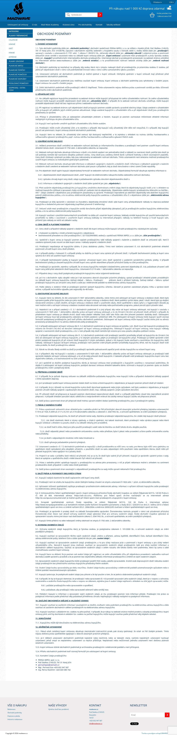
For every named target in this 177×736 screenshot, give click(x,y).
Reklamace (11, 709)
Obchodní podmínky (15, 713)
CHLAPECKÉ (13, 40)
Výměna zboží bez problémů (58, 709)
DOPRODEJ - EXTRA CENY (17, 88)
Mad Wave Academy (50, 24)
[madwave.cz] (35, 10)
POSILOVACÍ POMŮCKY (19, 83)
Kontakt (99, 24)
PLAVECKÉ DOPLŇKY (17, 79)
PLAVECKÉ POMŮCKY (18, 74)
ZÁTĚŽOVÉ (12, 57)
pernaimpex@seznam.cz (48, 665)
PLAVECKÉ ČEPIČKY (17, 70)
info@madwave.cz (95, 723)
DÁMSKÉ (12, 44)
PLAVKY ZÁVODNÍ (16, 61)
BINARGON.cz (166, 733)
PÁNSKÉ (12, 53)
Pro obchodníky (85, 24)
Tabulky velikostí (113, 24)
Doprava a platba (14, 716)
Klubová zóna (68, 24)
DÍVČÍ (11, 48)
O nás (34, 24)
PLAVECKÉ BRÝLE (16, 65)
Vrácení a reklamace (15, 719)
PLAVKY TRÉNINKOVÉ (18, 35)
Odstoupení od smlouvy (18, 24)
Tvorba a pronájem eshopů (151, 733)
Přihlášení (157, 2)
